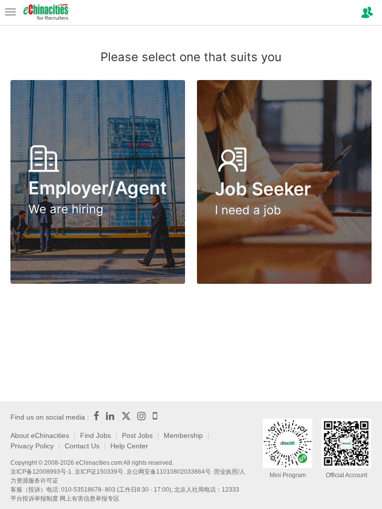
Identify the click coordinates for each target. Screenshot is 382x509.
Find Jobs (95, 435)
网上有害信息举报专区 (89, 498)
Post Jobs (137, 435)
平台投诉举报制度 (34, 498)
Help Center (129, 446)
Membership (183, 435)
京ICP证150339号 (99, 471)
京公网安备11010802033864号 (168, 471)
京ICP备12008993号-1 (41, 471)
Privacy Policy (32, 446)
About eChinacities (39, 435)
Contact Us (82, 446)
